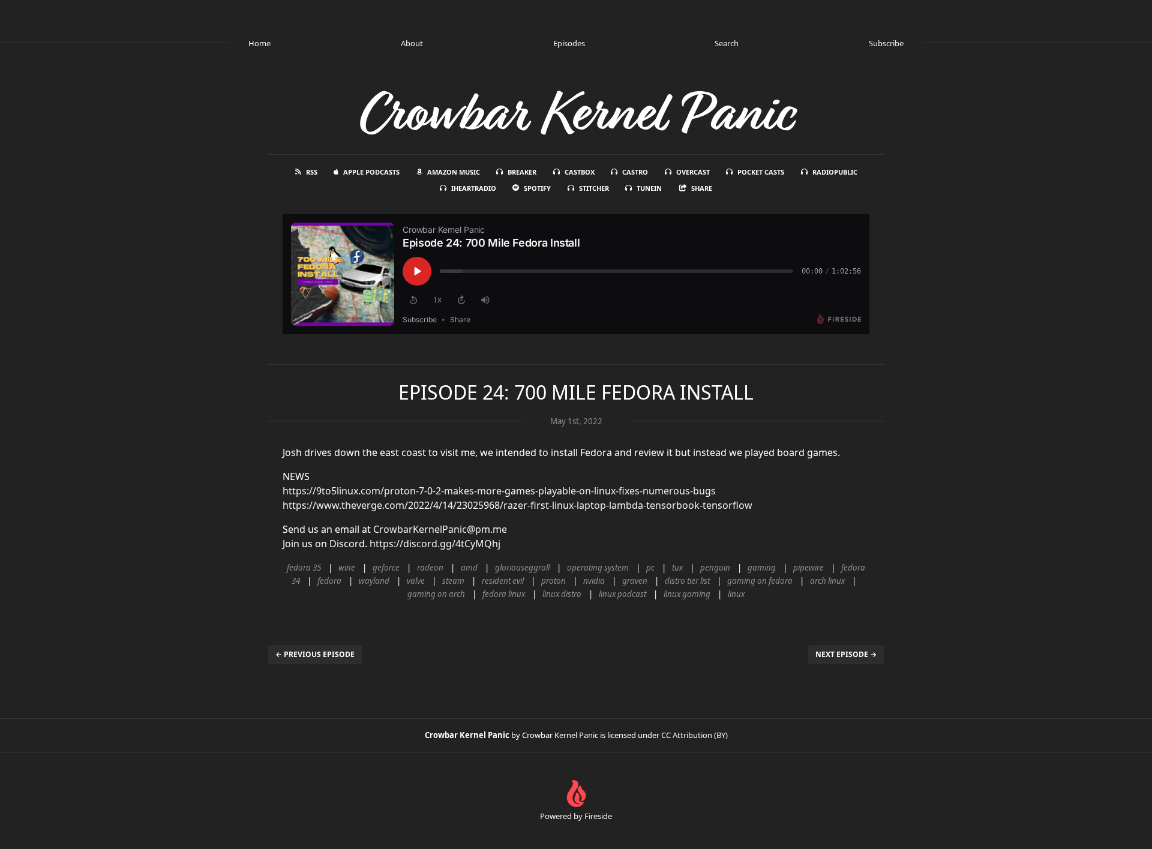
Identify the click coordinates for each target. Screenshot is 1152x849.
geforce (386, 567)
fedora (329, 580)
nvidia (594, 580)
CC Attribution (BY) (694, 735)
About (412, 43)
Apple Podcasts (371, 171)
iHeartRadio (473, 188)
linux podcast (622, 594)
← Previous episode (315, 654)
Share (701, 188)
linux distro (561, 594)
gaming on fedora (760, 580)
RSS (311, 171)
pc (650, 567)
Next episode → (846, 654)
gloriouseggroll (522, 567)
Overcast (693, 171)
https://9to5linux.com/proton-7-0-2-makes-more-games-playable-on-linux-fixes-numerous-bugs (499, 490)
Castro (635, 171)
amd (469, 567)
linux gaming (687, 594)
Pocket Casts (760, 171)
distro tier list (687, 580)
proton (553, 580)
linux (736, 594)
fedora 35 (304, 567)
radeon (430, 567)
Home (259, 43)
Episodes (569, 43)
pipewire (808, 567)
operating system (598, 567)
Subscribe (886, 43)
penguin (715, 567)
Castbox (580, 171)
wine (346, 567)
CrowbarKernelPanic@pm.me (440, 529)
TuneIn (649, 188)
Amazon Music (453, 171)
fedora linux (503, 594)
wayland (374, 580)
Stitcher (594, 188)
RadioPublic (834, 171)
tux (677, 567)
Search (727, 43)
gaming (762, 567)
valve (416, 580)
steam (453, 580)
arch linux (827, 580)
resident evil (503, 580)
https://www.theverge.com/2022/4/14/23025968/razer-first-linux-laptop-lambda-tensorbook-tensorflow (517, 505)
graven (634, 580)
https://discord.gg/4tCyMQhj (435, 543)
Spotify (537, 188)
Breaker (522, 171)
